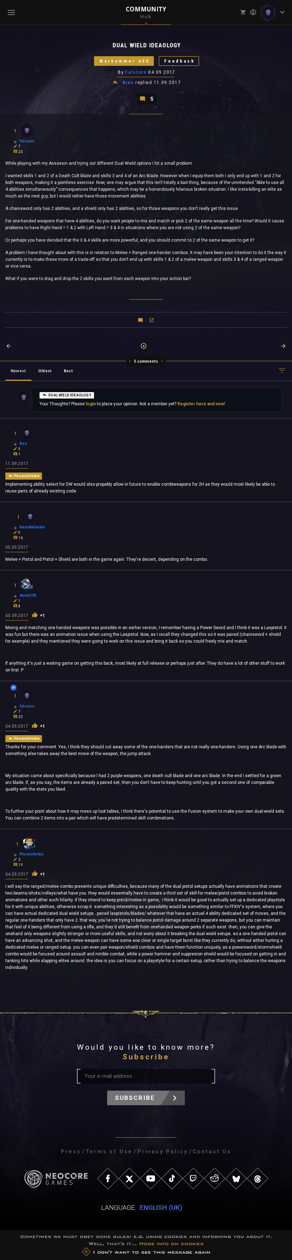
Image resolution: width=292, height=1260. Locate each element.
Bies (128, 82)
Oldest (45, 370)
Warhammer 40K (124, 61)
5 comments (146, 361)
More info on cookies (171, 1243)
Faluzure (136, 72)
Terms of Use (109, 1151)
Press (71, 1151)
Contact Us (212, 1151)
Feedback (179, 61)
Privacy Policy (162, 1151)
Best (68, 370)
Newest (18, 370)
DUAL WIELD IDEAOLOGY (69, 395)
